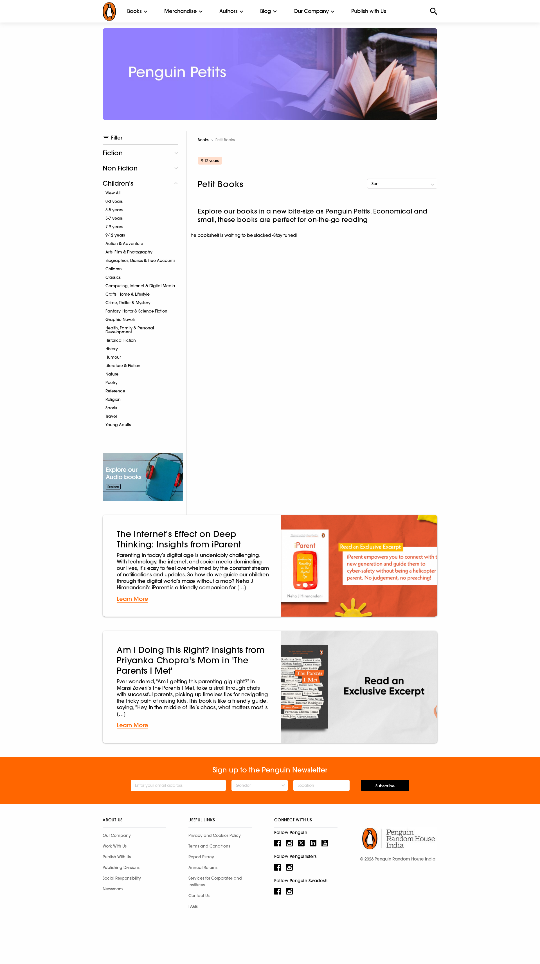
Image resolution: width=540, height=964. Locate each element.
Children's (118, 183)
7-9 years (114, 226)
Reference (115, 391)
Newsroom (113, 888)
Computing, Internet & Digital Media (140, 285)
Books (134, 11)
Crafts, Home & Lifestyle (127, 294)
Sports (111, 407)
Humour (113, 357)
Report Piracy (201, 856)
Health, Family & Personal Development (129, 329)
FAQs (193, 906)
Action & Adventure (124, 243)
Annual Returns (202, 867)
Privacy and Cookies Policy (214, 835)
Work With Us (115, 846)
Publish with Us (368, 11)
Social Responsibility (122, 878)
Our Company (311, 11)
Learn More (132, 598)
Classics (113, 277)
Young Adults (118, 424)
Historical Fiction (120, 340)
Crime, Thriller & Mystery (127, 302)
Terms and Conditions (209, 846)
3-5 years (114, 209)
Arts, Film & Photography (128, 252)
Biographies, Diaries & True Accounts (140, 260)
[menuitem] (134, 11)
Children (113, 268)
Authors (228, 11)
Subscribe (385, 785)
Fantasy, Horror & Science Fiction (136, 311)
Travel (111, 416)
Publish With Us (117, 856)
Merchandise (180, 11)
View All (112, 193)
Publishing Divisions (121, 867)
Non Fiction (120, 168)
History (111, 348)
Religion (113, 399)
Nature (111, 374)
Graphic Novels (120, 319)
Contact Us (199, 895)
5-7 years (114, 218)
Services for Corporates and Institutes (215, 881)
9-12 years (115, 235)
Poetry (111, 382)
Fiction (113, 153)
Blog (265, 11)
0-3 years (114, 201)
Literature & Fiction (122, 365)
